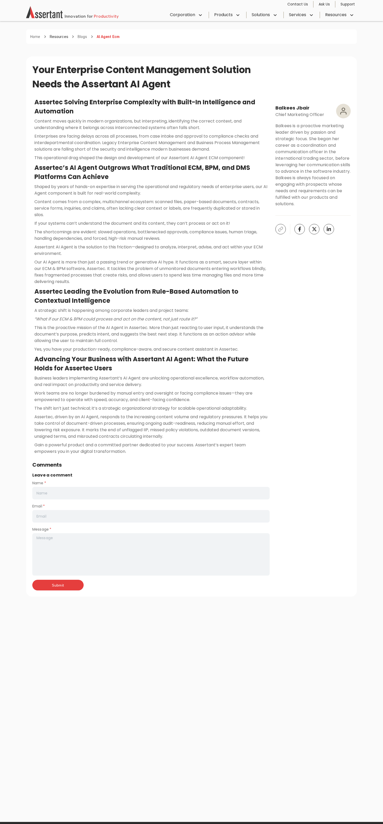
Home (35, 37)
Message (41, 529)
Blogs (82, 37)
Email (38, 506)
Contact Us (297, 4)
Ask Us (324, 4)
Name (39, 483)
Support (348, 4)
